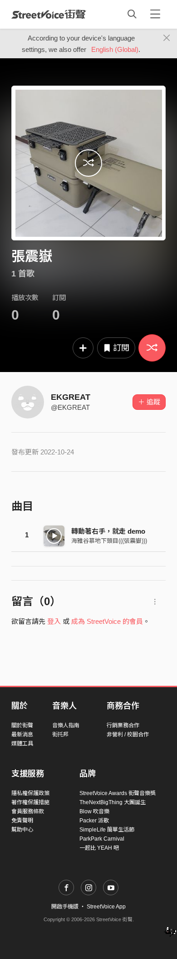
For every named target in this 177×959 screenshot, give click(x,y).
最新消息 (22, 734)
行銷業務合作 (123, 725)
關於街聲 (22, 725)
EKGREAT (70, 397)
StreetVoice (48, 14)
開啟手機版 (65, 906)
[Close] (167, 38)
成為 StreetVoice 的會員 (107, 621)
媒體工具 (22, 743)
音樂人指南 (65, 725)
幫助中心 (22, 829)
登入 (54, 621)
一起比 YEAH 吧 (99, 848)
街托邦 (60, 734)
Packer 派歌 (94, 820)
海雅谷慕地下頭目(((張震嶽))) (109, 540)
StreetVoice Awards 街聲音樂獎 (117, 793)
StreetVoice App (106, 906)
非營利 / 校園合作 (128, 734)
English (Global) (114, 49)
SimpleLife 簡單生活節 (106, 829)
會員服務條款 (27, 811)
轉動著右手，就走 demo (108, 531)
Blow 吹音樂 (94, 811)
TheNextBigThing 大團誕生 (112, 802)
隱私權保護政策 (30, 793)
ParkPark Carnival (101, 839)
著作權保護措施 (30, 802)
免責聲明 (22, 820)
